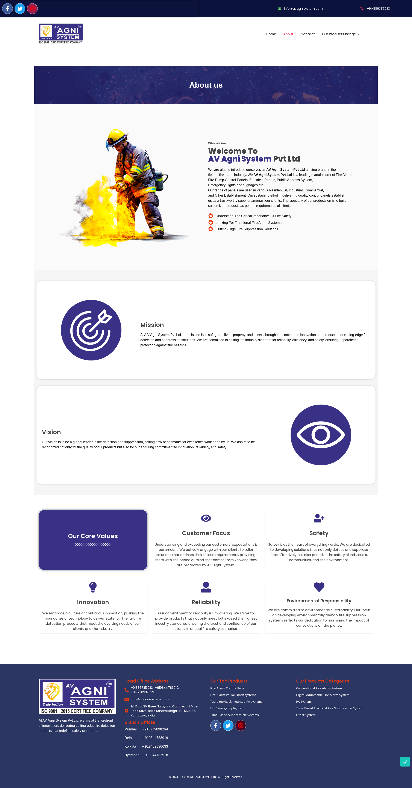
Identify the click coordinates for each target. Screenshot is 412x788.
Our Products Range (339, 34)
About (288, 34)
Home (271, 34)
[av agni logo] (61, 33)
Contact (308, 34)
